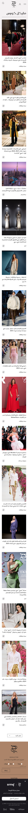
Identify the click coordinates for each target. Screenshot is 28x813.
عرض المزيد (18, 735)
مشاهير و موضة (22, 725)
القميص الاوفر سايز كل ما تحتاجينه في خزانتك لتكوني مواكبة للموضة (14, 505)
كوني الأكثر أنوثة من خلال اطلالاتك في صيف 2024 (14, 367)
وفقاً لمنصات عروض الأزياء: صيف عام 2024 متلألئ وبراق (14, 680)
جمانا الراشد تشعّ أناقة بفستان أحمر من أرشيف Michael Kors (14, 416)
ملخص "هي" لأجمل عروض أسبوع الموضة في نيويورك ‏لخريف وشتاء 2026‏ (15, 60)
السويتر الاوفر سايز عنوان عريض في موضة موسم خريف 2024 (14, 329)
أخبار (25, 246)
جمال (11, 763)
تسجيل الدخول (14, 799)
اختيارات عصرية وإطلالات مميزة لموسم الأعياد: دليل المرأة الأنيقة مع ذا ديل (14, 279)
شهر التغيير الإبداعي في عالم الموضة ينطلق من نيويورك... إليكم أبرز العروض (14, 99)
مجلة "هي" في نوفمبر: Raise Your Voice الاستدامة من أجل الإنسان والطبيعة (15, 592)
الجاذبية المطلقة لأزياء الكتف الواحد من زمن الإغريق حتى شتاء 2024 (14, 542)
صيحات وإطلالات (22, 66)
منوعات (6, 763)
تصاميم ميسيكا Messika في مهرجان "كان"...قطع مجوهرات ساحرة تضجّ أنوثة (14, 454)
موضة (19, 763)
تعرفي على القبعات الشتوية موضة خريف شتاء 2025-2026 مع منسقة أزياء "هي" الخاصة (14, 151)
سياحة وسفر (23, 194)
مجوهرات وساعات (22, 460)
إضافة (5, 770)
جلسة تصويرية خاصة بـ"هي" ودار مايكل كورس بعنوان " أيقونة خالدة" (14, 631)
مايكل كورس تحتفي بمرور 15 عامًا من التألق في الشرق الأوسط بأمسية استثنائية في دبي (14, 239)
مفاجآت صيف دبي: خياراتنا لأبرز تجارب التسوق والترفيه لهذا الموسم (14, 189)
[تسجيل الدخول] (20, 4)
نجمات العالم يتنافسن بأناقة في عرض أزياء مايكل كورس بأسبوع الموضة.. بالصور (15, 718)
